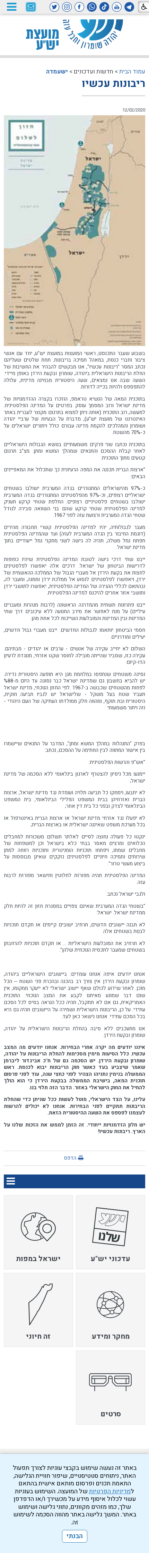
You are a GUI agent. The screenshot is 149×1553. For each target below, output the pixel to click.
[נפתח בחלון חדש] (129, 7)
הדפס (70, 1158)
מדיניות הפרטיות (110, 1491)
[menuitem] (110, 1232)
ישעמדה (57, 71)
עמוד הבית (132, 71)
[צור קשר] (31, 7)
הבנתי (75, 1536)
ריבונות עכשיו (113, 83)
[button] (11, 6)
